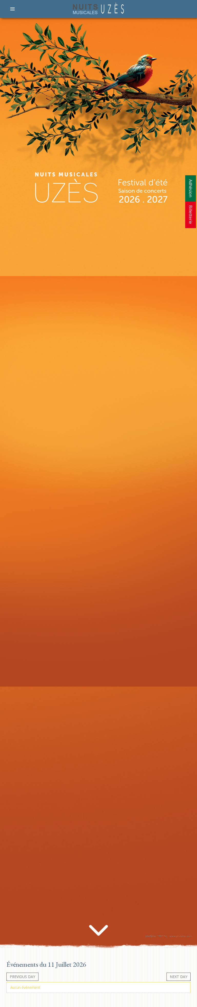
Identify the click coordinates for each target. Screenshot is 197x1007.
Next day (178, 976)
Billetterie (190, 214)
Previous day (22, 976)
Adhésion (190, 188)
